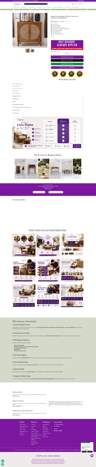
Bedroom (24, 7)
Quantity (52, 36)
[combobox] (36, 4)
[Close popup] (92, 443)
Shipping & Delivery (24, 426)
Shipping (52, 51)
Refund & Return (15, 98)
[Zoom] (30, 30)
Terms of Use (23, 429)
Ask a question (15, 113)
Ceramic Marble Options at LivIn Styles (36, 436)
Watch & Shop (17, 7)
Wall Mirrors (61, 460)
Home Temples (49, 463)
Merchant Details (15, 110)
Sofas (36, 460)
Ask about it (90, 451)
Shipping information (16, 96)
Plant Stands (40, 460)
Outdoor (67, 7)
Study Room (48, 7)
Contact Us (22, 435)
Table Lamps (33, 461)
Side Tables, (54, 461)
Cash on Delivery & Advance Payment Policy (21, 107)
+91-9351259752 (35, 0)
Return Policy (22, 424)
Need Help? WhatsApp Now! (67, 64)
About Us (22, 433)
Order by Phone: (67, 67)
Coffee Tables (35, 459)
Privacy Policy (23, 428)
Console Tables (42, 463)
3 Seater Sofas (35, 463)
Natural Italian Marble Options (35, 439)
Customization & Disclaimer (18, 104)
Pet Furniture (75, 7)
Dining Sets (41, 459)
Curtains (44, 461)
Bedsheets (49, 461)
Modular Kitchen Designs (34, 443)
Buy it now (67, 57)
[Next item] (82, 169)
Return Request (34, 433)
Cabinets (53, 459)
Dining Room (39, 7)
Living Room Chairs (54, 460)
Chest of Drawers (61, 461)
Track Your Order (35, 431)
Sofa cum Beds (47, 459)
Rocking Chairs (47, 460)
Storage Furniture (57, 7)
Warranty (14, 101)
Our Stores (33, 441)
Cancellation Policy (24, 431)
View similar (84, 451)
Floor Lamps (39, 461)
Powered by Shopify (77, 449)
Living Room (31, 7)
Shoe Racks (55, 463)
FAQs (32, 428)
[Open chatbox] (91, 455)
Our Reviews (34, 429)
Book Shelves (58, 459)
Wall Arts (62, 463)
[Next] (46, 51)
